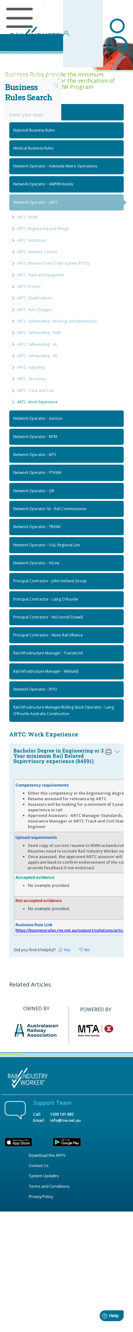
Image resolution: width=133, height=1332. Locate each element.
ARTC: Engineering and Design (43, 228)
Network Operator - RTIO (35, 689)
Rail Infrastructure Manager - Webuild (45, 671)
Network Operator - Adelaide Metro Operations (55, 166)
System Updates (44, 1175)
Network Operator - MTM (35, 436)
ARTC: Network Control (37, 251)
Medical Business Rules (33, 148)
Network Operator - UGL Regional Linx (46, 545)
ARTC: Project (29, 286)
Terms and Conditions (49, 1186)
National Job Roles (29, 112)
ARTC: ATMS (27, 217)
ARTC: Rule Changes (34, 309)
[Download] (55, 682)
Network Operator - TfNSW (36, 526)
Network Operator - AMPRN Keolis (43, 184)
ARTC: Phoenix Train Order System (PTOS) (53, 263)
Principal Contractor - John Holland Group (50, 581)
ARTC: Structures (31, 378)
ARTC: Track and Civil (35, 390)
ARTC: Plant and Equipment (40, 275)
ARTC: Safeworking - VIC (37, 355)
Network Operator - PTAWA (37, 472)
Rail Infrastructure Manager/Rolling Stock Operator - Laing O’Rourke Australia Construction (63, 710)
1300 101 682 (62, 1114)
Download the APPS (47, 1155)
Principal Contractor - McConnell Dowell (48, 617)
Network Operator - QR (33, 490)
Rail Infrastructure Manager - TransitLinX (48, 653)
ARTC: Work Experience (37, 402)
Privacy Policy (41, 1196)
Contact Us (39, 1165)
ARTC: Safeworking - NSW (39, 332)
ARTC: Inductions (31, 240)
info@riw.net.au (65, 1120)
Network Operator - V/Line (36, 563)
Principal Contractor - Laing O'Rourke (45, 599)
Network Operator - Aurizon (37, 418)
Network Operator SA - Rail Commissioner (50, 508)
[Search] (56, 86)
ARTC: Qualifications (34, 298)
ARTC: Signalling (31, 367)
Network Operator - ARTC (35, 202)
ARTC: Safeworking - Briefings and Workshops (57, 321)
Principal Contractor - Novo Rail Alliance (48, 635)
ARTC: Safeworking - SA (37, 344)
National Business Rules (34, 130)
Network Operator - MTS (34, 454)
